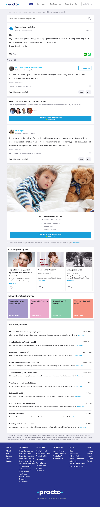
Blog (8, 453)
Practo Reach (41, 466)
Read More (80, 335)
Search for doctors (26, 451)
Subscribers (74, 461)
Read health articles (26, 461)
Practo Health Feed (43, 453)
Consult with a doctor (20, 12)
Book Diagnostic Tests (27, 458)
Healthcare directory (77, 464)
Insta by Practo (58, 451)
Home (9, 12)
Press (8, 458)
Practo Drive (24, 471)
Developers (74, 453)
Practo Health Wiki (77, 466)
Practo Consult (41, 451)
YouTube (90, 458)
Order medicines (25, 469)
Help (71, 451)
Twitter (89, 453)
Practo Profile (41, 456)
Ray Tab (39, 468)
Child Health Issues (35, 12)
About (8, 451)
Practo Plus (23, 481)
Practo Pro (40, 471)
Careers (9, 456)
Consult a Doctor (25, 466)
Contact (9, 461)
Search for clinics (25, 453)
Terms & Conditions (77, 458)
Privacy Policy (75, 456)
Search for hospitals (26, 456)
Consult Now (85, 68)
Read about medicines (27, 464)
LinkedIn (90, 456)
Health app (23, 474)
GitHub (89, 461)
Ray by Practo (41, 463)
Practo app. (76, 243)
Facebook (90, 451)
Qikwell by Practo (59, 453)
